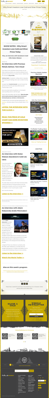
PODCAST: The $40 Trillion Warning (36, 165)
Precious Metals (21, 386)
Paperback (34, 65)
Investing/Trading (20, 3)
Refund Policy (31, 388)
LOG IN (40, 387)
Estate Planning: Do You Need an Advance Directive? (15, 271)
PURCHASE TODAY (39, 51)
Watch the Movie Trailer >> (13, 257)
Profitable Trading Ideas (39, 129)
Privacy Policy (31, 387)
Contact (40, 3)
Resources (26, 3)
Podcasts (14, 3)
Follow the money (8, 375)
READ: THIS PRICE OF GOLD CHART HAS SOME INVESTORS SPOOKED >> (15, 120)
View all (38, 151)
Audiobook (42, 65)
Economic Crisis (21, 383)
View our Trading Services (38, 142)
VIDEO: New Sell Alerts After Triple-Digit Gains (37, 198)
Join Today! (39, 115)
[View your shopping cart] (43, 3)
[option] (9, 337)
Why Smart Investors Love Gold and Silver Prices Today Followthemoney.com (7, 1)
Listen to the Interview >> (12, 194)
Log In (39, 1)
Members (36, 3)
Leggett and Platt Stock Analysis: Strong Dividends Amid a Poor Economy (15, 270)
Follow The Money (8, 3)
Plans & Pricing (31, 3)
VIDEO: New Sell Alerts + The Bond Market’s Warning (38, 182)
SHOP (43, 1)
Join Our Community (39, 100)
